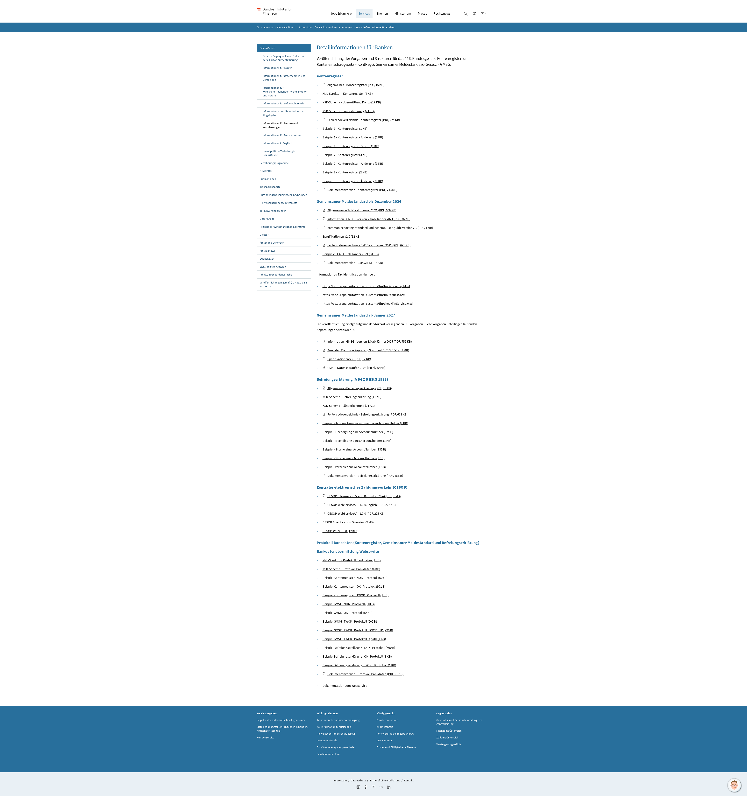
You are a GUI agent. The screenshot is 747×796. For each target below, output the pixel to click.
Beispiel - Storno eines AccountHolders (354, 458)
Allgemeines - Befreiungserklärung (359, 388)
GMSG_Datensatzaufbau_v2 (356, 368)
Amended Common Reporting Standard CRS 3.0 (368, 350)
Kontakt (409, 780)
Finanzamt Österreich (449, 730)
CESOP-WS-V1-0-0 (340, 531)
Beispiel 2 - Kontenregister (345, 155)
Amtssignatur (267, 250)
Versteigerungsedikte (448, 744)
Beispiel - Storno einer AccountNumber (354, 449)
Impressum (340, 780)
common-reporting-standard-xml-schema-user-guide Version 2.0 (380, 228)
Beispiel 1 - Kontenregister (345, 128)
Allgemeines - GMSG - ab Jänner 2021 (361, 210)
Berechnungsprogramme (274, 163)
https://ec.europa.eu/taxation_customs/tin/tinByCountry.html (366, 286)
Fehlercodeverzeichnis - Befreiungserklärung (367, 414)
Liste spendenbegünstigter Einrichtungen (283, 195)
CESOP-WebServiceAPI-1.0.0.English (361, 505)
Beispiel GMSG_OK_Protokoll (348, 613)
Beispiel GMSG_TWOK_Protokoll (350, 621)
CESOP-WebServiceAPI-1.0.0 (356, 513)
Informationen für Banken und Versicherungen (325, 27)
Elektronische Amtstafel (273, 266)
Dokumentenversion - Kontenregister (362, 190)
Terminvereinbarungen (273, 211)
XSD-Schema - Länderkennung (349, 111)
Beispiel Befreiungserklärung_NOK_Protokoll (359, 648)
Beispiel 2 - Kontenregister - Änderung (353, 163)
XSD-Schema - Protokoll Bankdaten (351, 569)
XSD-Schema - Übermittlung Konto (352, 102)
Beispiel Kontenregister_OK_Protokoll (354, 586)
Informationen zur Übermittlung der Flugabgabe (283, 113)
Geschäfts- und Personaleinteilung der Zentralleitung (459, 722)
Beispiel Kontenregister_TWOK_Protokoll (356, 595)
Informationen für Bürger (277, 68)
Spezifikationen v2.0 (342, 236)
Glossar (264, 234)
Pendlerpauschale (387, 720)
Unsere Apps (267, 218)
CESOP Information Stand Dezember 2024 (364, 496)
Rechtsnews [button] (442, 13)
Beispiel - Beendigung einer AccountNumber (358, 432)
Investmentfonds (327, 740)
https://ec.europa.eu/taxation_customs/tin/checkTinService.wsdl (368, 303)
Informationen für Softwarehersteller (284, 103)
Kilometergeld (384, 727)
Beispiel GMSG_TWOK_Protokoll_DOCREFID (358, 630)
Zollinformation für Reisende (334, 727)
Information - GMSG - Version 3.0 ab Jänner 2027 (369, 341)
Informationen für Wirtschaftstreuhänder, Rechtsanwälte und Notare (285, 91)
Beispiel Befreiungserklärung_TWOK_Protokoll (359, 665)
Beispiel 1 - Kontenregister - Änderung (353, 137)
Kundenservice (265, 737)
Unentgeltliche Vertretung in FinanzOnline (279, 153)
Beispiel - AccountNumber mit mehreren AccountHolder (365, 423)
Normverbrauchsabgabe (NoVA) (395, 733)
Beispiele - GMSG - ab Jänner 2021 (351, 254)
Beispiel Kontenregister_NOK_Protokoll (355, 578)
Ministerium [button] (403, 13)
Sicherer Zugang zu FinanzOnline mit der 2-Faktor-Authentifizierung (284, 58)
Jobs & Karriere (341, 13)
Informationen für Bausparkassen (282, 135)
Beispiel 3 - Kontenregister (345, 172)
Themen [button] (382, 13)
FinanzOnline (285, 27)
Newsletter (266, 171)
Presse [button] (422, 13)
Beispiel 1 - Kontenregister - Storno (351, 146)
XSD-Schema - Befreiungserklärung (352, 397)
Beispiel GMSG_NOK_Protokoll (349, 604)
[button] (734, 785)
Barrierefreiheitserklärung (385, 780)
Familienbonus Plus (328, 754)
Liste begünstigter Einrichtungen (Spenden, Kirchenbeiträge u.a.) (282, 728)
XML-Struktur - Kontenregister (348, 93)
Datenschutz (358, 780)
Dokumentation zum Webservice (345, 685)
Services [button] (364, 13)
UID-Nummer (384, 740)
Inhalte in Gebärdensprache (276, 274)
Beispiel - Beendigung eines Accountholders (357, 440)
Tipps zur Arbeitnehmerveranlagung (338, 720)
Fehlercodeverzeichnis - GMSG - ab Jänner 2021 (368, 245)
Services (269, 27)
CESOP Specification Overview (348, 522)
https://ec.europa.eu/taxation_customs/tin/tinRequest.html (365, 295)
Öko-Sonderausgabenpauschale (336, 747)
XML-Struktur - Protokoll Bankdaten (352, 560)
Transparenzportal (270, 187)
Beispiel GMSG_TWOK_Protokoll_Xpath (354, 639)
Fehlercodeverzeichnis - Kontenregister (363, 120)
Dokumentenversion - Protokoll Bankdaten (365, 674)
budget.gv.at (267, 258)
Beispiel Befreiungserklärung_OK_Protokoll (357, 656)
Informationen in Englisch (277, 143)
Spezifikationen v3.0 (349, 359)
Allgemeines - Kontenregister (355, 85)
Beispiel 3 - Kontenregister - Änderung (353, 181)
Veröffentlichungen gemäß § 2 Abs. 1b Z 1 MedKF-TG (283, 284)
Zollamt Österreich (447, 737)
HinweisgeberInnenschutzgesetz (278, 203)
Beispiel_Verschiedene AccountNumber (354, 467)
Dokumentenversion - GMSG (355, 263)
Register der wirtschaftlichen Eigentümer (283, 226)
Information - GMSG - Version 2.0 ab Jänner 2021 (368, 219)
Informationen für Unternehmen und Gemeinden (284, 77)
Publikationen (268, 179)
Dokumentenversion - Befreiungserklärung (365, 475)
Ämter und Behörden (272, 242)
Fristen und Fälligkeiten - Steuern (396, 747)
